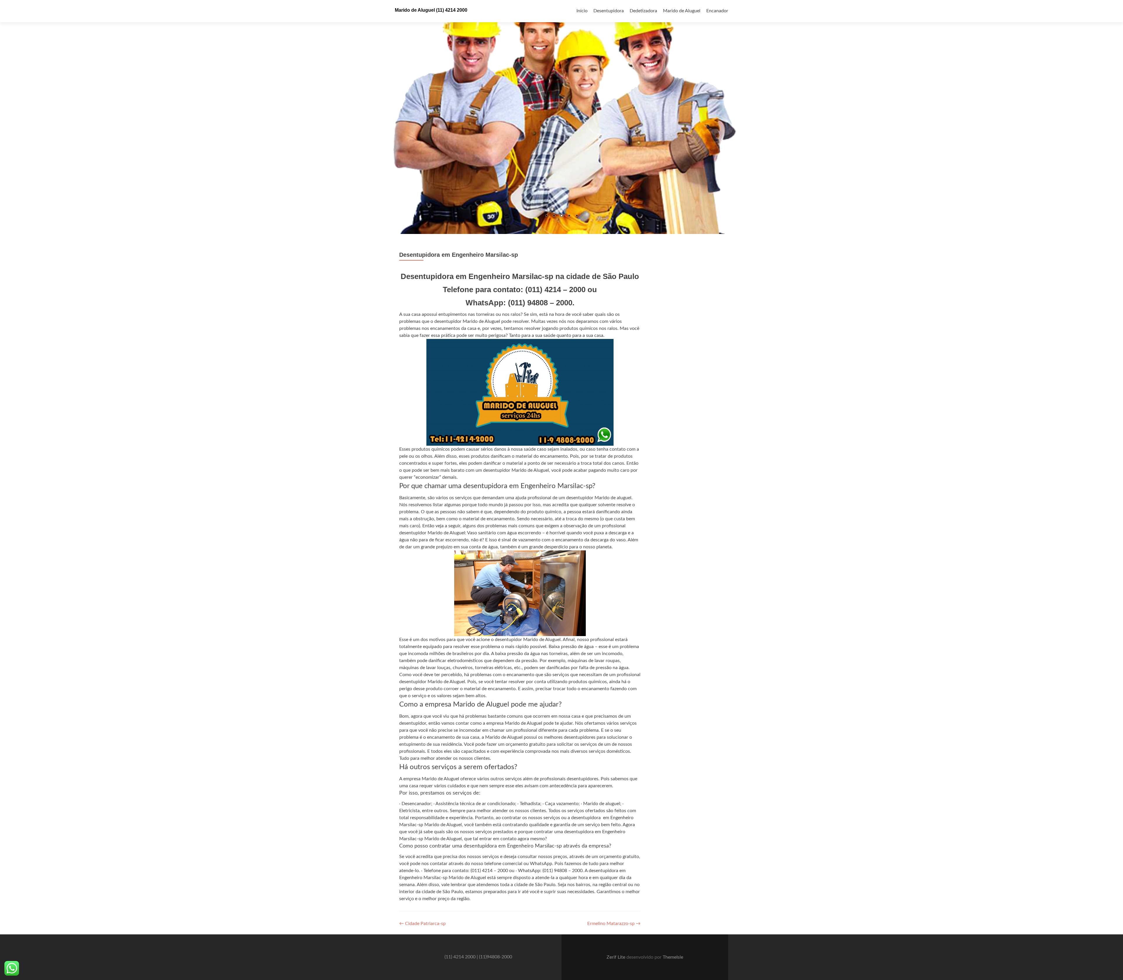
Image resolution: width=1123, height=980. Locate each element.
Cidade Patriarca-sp (422, 924)
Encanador (717, 10)
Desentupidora (608, 10)
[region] (561, 117)
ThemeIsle (673, 957)
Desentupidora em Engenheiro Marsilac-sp (458, 255)
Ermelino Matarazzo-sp (613, 924)
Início (582, 10)
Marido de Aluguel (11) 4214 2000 (431, 10)
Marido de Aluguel (681, 10)
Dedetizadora (643, 10)
